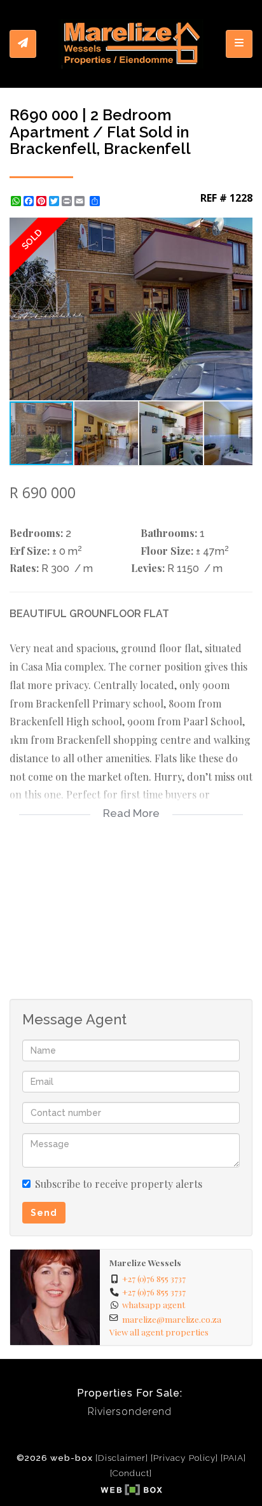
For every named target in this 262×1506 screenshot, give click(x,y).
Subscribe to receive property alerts (118, 1183)
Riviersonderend (130, 1411)
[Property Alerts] (23, 44)
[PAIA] (233, 1458)
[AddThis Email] (80, 201)
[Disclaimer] (121, 1458)
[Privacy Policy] (184, 1458)
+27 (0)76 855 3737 (154, 1278)
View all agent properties (159, 1331)
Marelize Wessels (145, 1262)
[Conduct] (131, 1473)
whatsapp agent (153, 1304)
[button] (241, 229)
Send (44, 1213)
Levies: (148, 568)
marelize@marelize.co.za (171, 1319)
